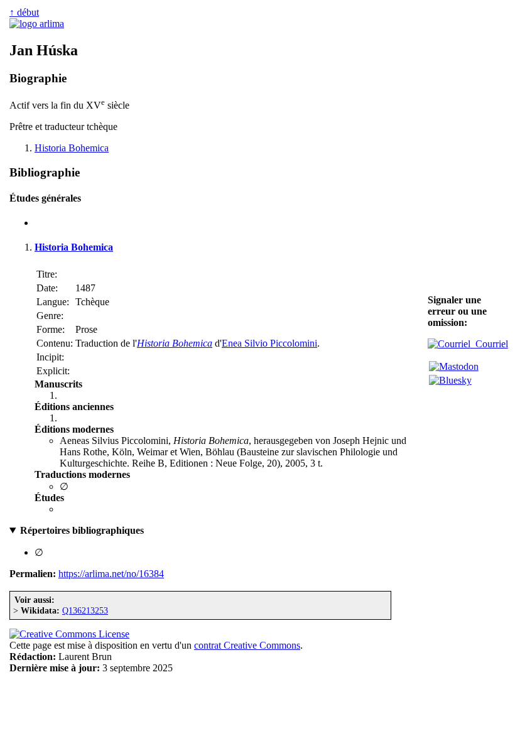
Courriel (489, 343)
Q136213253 (85, 610)
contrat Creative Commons (247, 645)
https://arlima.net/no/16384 (111, 573)
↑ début (24, 12)
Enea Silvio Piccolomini (269, 343)
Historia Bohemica (72, 148)
